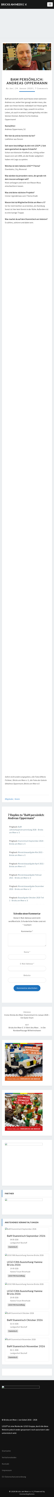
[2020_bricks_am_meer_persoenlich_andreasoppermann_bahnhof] (27, 281)
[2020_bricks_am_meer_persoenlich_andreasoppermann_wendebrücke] (27, 318)
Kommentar (27, 931)
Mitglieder (9, 799)
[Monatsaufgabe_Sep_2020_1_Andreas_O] (27, 646)
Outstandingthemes (27, 1494)
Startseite (6, 1451)
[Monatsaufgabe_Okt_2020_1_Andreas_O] (27, 610)
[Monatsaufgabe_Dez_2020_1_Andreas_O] (27, 537)
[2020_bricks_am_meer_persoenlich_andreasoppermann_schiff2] (27, 354)
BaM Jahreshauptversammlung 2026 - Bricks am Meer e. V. (26, 829)
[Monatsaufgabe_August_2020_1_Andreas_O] (27, 683)
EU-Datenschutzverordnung (14, 1476)
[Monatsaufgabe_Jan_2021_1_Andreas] (27, 500)
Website (27, 975)
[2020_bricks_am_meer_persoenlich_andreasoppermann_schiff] (27, 391)
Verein (17, 799)
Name (27, 952)
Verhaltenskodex (9, 1457)
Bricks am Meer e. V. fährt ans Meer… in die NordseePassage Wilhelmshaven (27, 1028)
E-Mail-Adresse (27, 963)
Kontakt (5, 1464)
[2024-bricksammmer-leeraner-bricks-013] (27, 756)
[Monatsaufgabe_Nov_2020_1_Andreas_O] (27, 573)
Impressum (7, 1470)
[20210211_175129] (27, 719)
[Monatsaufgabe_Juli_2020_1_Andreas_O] (27, 464)
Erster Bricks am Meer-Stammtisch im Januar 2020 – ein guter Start (27, 1015)
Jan (11, 88)
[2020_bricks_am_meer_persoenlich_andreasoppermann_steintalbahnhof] (27, 245)
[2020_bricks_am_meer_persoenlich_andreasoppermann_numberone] (27, 427)
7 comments (41, 88)
